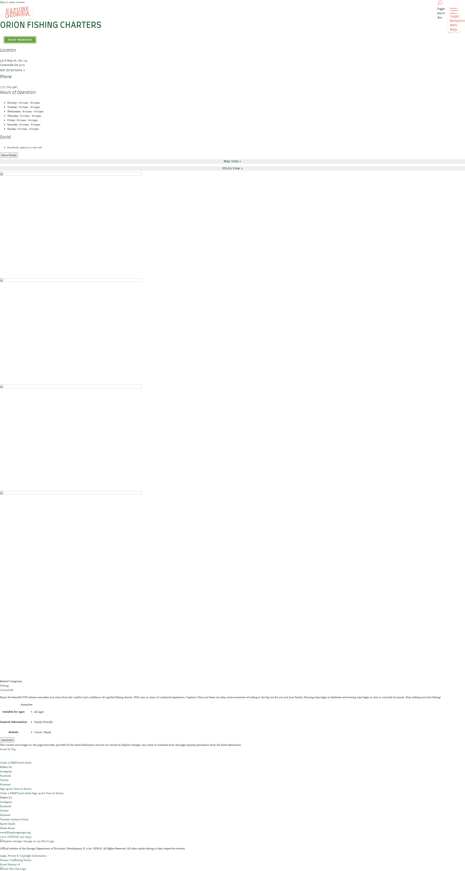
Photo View (231, 168)
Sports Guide (7, 824)
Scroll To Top (8, 749)
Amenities (7, 740)
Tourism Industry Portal (14, 819)
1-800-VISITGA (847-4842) (16, 837)
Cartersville (6, 690)
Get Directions (11, 70)
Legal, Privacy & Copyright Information (23, 856)
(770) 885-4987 (9, 87)
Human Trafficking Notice (15, 860)
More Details (9, 155)
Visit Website (20, 40)
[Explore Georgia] (18, 13)
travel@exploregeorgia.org (15, 832)
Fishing (4, 685)
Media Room (7, 828)
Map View (231, 161)
